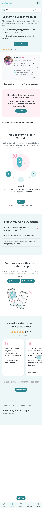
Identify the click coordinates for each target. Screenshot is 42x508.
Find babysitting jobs (10, 405)
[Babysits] (7, 3)
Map (22, 498)
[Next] (39, 358)
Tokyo (5, 413)
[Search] (3, 10)
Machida (11, 413)
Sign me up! (21, 390)
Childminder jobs (25, 405)
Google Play (29, 281)
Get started (21, 111)
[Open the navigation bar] (38, 3)
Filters (37, 10)
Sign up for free (21, 44)
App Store (14, 281)
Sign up (21, 202)
